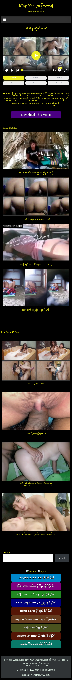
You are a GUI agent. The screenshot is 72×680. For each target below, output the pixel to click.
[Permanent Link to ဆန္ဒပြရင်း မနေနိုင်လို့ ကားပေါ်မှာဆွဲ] (36, 242)
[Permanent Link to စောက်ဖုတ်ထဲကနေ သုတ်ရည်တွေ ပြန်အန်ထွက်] (36, 512)
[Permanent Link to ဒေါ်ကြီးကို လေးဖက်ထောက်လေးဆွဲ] (36, 461)
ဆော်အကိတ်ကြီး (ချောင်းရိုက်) (36, 310)
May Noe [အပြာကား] (36, 6)
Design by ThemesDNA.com (36, 675)
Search (6, 552)
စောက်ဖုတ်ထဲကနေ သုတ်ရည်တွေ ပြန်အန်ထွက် (36, 534)
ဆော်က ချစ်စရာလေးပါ (36, 383)
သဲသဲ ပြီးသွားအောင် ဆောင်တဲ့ (36, 219)
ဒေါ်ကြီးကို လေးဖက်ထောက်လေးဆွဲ (36, 484)
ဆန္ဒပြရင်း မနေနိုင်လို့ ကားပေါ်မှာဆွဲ (36, 264)
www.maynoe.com (39, 660)
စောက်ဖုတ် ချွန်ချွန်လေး (36, 433)
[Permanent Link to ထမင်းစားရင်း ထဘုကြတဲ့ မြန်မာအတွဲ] (36, 150)
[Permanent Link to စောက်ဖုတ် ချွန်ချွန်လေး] (36, 411)
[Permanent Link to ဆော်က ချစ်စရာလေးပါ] (36, 361)
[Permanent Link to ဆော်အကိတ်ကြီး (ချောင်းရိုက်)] (36, 287)
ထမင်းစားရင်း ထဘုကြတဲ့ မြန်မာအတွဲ (35, 173)
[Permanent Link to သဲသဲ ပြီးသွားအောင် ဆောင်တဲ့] (36, 196)
